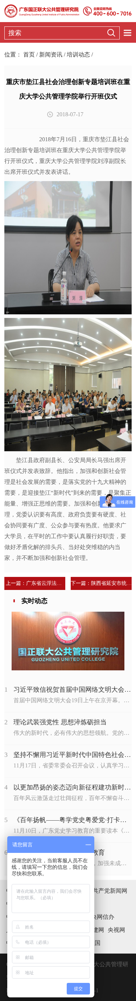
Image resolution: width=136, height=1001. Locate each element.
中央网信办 (99, 917)
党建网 (95, 930)
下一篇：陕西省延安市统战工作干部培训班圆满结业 (101, 583)
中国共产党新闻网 (104, 891)
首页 (29, 54)
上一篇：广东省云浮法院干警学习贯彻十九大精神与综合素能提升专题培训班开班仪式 (34, 583)
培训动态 (78, 54)
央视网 (116, 930)
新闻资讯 (50, 54)
